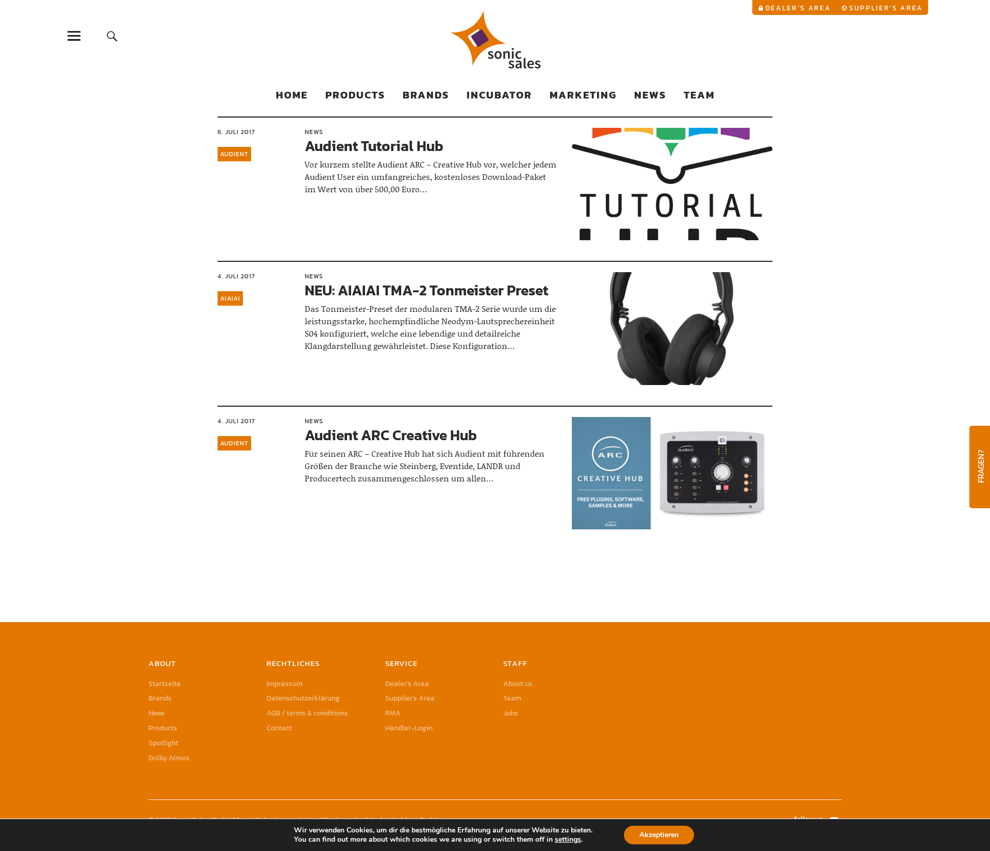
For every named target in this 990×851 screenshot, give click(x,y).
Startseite (164, 683)
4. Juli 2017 (236, 276)
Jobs (510, 713)
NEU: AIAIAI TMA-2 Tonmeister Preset (426, 290)
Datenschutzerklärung (303, 698)
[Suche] (112, 36)
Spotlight (163, 743)
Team (699, 95)
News (650, 95)
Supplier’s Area (886, 8)
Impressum (285, 683)
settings (568, 839)
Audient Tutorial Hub (374, 146)
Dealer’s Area (798, 8)
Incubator (499, 95)
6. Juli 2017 (236, 132)
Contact (279, 728)
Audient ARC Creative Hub (391, 435)
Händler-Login (409, 728)
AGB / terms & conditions (307, 713)
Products (355, 95)
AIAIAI (230, 298)
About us (518, 683)
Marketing (583, 95)
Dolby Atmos (169, 758)
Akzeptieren (659, 835)
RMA (393, 713)
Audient (234, 154)
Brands (426, 95)
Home (292, 95)
